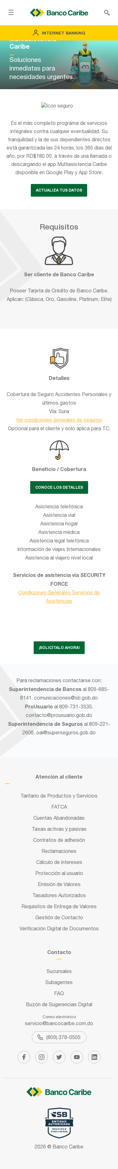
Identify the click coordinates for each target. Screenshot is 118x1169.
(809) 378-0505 (63, 1037)
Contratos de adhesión (59, 840)
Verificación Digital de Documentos (59, 928)
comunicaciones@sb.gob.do (66, 698)
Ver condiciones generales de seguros (59, 420)
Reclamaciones (59, 851)
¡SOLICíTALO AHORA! (59, 647)
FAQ (59, 993)
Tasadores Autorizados (59, 895)
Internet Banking (63, 32)
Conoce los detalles (59, 487)
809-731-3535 (75, 706)
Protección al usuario (59, 873)
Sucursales (59, 971)
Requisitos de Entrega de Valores (59, 906)
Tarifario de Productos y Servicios (59, 796)
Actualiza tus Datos (59, 190)
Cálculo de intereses (59, 862)
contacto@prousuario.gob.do (59, 715)
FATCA (59, 807)
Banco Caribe (68, 1146)
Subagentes (59, 982)
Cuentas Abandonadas (59, 818)
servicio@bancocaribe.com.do (59, 1023)
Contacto (59, 952)
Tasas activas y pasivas (59, 829)
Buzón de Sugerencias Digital (59, 1004)
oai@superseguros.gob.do (66, 732)
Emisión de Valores (59, 884)
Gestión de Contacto (59, 917)
